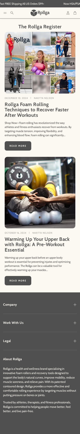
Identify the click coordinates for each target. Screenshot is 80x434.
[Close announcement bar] (76, 3)
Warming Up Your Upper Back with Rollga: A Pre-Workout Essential (37, 244)
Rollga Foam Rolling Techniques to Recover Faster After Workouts (37, 109)
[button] (5, 13)
